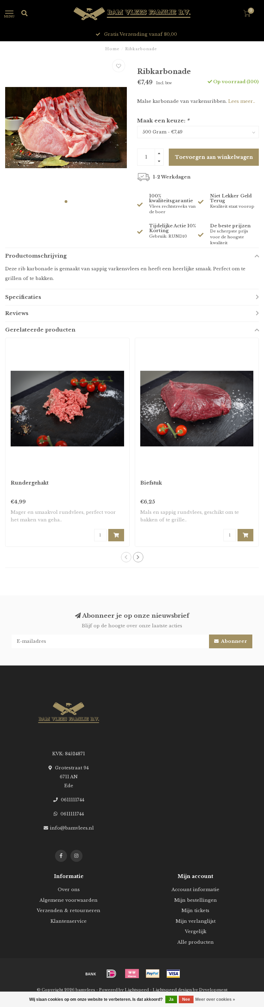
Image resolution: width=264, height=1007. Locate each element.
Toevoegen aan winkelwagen (214, 157)
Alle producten (195, 942)
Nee (186, 999)
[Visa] (173, 973)
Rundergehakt (29, 483)
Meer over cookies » (215, 999)
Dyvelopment (213, 989)
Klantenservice (69, 921)
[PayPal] (152, 973)
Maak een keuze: (163, 120)
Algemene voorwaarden (69, 900)
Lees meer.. (241, 101)
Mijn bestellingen (195, 900)
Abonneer (233, 641)
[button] (66, 201)
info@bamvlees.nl (72, 828)
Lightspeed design (172, 989)
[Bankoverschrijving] (90, 973)
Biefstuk (151, 483)
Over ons (69, 889)
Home (112, 48)
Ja (171, 999)
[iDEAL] (111, 973)
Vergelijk (195, 931)
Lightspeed (137, 989)
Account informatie (195, 889)
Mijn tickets (195, 910)
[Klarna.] (132, 973)
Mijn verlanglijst (196, 921)
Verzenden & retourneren (68, 910)
